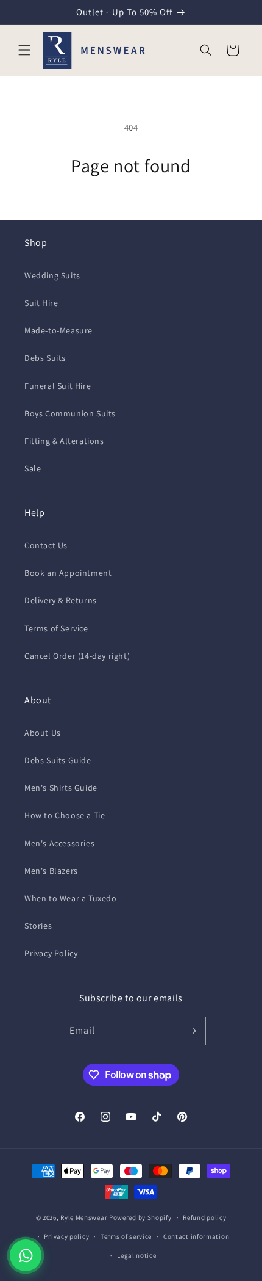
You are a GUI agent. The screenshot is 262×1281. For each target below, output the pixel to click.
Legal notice (136, 1255)
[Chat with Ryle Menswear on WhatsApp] (25, 1255)
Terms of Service (56, 628)
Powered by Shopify (140, 1217)
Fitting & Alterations (64, 440)
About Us (42, 732)
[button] (24, 50)
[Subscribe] (192, 1031)
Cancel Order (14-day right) (77, 655)
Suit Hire (41, 302)
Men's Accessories (59, 843)
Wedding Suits (52, 275)
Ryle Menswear (83, 1217)
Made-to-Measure (58, 330)
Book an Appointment (68, 572)
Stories (38, 925)
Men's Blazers (51, 870)
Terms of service (126, 1236)
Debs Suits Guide (57, 760)
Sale (32, 468)
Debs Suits (45, 357)
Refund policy (204, 1217)
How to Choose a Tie (64, 815)
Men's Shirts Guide (60, 787)
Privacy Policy (50, 953)
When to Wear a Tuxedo (70, 898)
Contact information (196, 1236)
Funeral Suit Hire (57, 385)
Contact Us (46, 545)
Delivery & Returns (60, 600)
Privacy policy (66, 1236)
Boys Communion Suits (70, 413)
